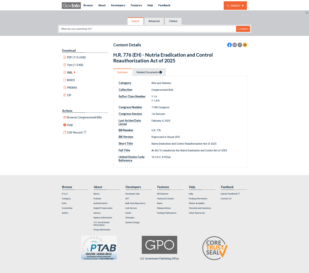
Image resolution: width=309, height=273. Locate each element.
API (127, 198)
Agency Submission (103, 217)
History (97, 213)
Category (66, 198)
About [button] (102, 5)
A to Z (65, 193)
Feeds (128, 213)
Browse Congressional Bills (84, 117)
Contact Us (226, 198)
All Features (162, 193)
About (96, 193)
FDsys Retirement (102, 229)
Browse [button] (88, 5)
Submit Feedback (229, 193)
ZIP (69, 95)
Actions (67, 110)
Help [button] (150, 5)
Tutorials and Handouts (200, 208)
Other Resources (197, 213)
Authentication (101, 203)
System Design (132, 222)
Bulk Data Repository (135, 203)
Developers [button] (118, 5)
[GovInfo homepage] (71, 5)
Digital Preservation (103, 208)
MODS (71, 80)
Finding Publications (166, 213)
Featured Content (165, 198)
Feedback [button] (164, 5)
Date (64, 203)
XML (70, 72)
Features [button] (136, 5)
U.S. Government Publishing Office (159, 258)
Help (70, 125)
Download (69, 50)
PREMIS (72, 87)
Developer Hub (132, 193)
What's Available (196, 203)
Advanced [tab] (154, 21)
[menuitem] (88, 5)
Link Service (131, 208)
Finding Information (198, 198)
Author (65, 213)
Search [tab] (135, 21)
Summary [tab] (122, 72)
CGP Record (74, 132)
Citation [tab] (173, 21)
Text (75, 65)
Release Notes (164, 208)
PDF (76, 57)
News (159, 203)
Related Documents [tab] (147, 72)
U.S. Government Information (101, 223)
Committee (67, 208)
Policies (97, 198)
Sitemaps (129, 217)
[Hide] (307, 12)
